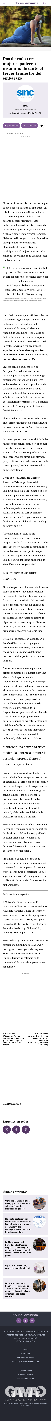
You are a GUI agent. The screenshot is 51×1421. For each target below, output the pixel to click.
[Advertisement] (25, 164)
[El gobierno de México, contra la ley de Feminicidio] (39, 1268)
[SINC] (25, 93)
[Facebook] (16, 1130)
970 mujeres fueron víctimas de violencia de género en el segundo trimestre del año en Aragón (13, 1040)
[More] (41, 125)
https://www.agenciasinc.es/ (25, 110)
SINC (25, 105)
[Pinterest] (26, 1130)
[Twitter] (7, 1130)
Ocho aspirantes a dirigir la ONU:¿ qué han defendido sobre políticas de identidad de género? (17, 1205)
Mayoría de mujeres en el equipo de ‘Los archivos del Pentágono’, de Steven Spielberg (38, 1040)
